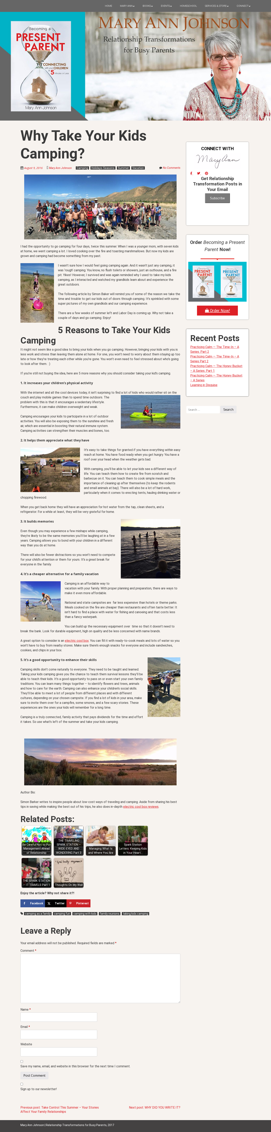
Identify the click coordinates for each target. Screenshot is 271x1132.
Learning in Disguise (203, 385)
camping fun (62, 913)
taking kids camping (135, 913)
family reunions (109, 913)
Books (147, 5)
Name (25, 1009)
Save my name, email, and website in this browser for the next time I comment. (75, 1066)
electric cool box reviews (141, 807)
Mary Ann (126, 5)
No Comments (171, 167)
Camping (82, 168)
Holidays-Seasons (102, 168)
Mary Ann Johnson (60, 168)
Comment (28, 951)
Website (26, 1044)
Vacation (138, 168)
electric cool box (77, 641)
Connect (242, 5)
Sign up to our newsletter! (38, 1089)
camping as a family (38, 913)
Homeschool (188, 5)
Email (25, 1027)
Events (165, 5)
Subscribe (217, 198)
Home (108, 5)
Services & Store (216, 5)
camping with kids (84, 913)
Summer (123, 168)
